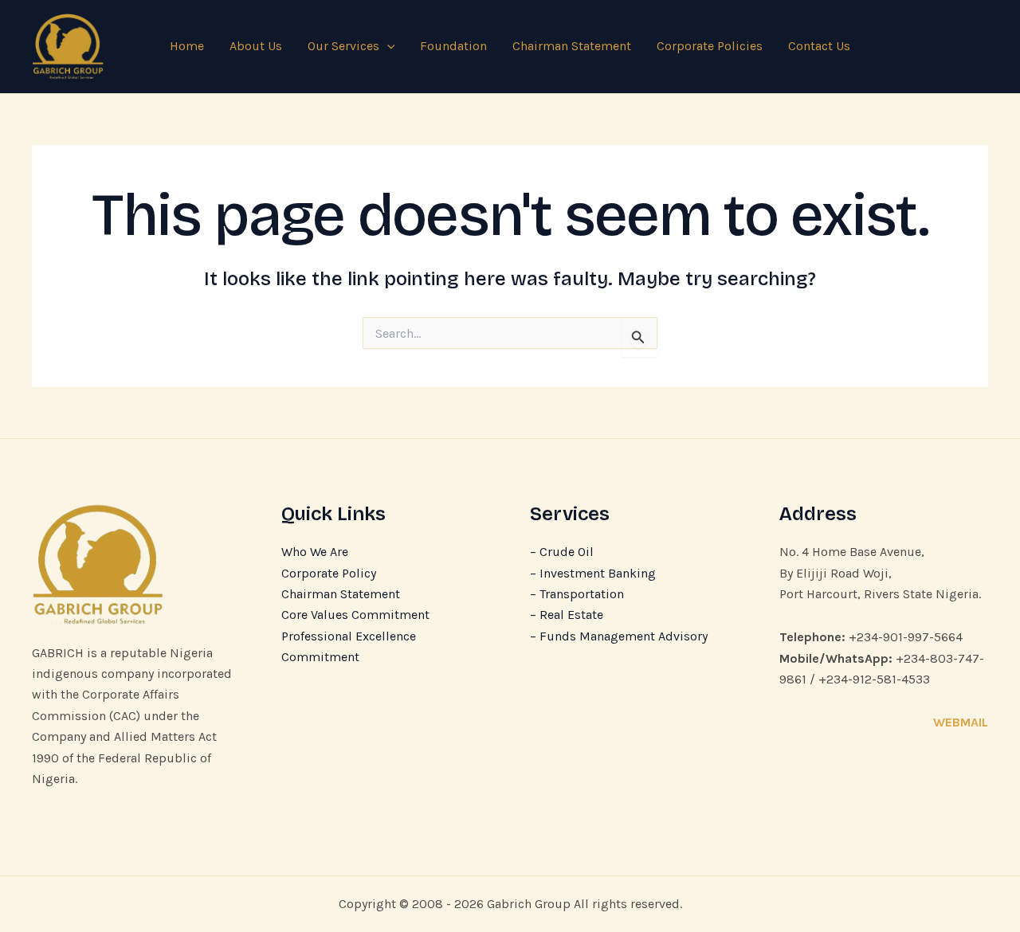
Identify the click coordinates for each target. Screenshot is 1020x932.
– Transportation (577, 593)
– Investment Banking (593, 573)
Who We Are (314, 551)
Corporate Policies (710, 45)
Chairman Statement (571, 45)
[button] (387, 46)
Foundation (453, 45)
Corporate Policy (328, 573)
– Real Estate (566, 614)
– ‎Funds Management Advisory (619, 636)
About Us (256, 45)
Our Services (343, 45)
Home (187, 45)
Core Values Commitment (355, 614)
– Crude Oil (562, 551)
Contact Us (819, 45)
